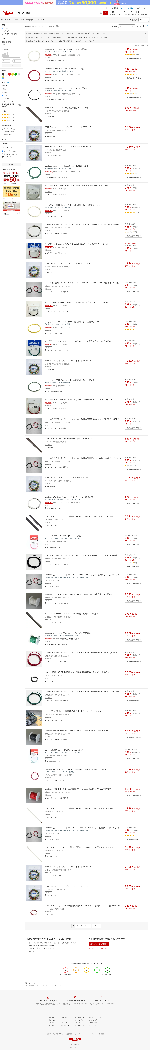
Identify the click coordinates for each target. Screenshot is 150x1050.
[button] (142, 8)
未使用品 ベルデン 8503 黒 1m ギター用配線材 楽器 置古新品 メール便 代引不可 (76, 302)
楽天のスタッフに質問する (99, 944)
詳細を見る (92, 41)
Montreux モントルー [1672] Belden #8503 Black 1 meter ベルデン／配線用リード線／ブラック (82, 575)
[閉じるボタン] (146, 33)
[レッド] (9, 74)
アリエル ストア (51, 895)
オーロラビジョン (52, 486)
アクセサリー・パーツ (56, 985)
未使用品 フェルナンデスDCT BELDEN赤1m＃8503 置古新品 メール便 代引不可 (80, 244)
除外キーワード (6, 157)
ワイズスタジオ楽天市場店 (55, 216)
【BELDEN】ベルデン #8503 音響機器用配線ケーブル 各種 (68, 439)
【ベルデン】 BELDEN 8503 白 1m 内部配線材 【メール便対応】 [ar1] (72, 205)
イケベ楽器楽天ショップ (54, 547)
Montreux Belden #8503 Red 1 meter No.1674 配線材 (65, 69)
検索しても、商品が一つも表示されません (41, 948)
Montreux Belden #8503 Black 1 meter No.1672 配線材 (66, 88)
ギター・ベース (42, 985)
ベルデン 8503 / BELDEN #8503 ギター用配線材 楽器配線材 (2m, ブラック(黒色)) (77, 672)
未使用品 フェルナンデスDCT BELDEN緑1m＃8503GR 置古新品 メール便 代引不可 (78, 341)
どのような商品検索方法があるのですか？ (41, 945)
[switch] (19, 105)
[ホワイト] (6, 74)
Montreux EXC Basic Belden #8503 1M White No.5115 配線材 (69, 497)
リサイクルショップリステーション (57, 194)
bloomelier (50, 447)
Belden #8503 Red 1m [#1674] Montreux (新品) (63, 536)
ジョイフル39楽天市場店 (54, 876)
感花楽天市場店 (51, 136)
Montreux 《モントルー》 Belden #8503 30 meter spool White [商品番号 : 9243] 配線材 (78, 594)
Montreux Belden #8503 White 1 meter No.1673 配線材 (66, 49)
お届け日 (4, 92)
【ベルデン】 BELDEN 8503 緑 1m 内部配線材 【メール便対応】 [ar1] (72, 380)
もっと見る (30, 951)
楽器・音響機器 (30, 985)
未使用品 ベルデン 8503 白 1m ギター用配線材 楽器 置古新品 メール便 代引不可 (76, 185)
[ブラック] (3, 74)
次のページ (97, 926)
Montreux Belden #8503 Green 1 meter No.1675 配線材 (66, 166)
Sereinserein (50, 117)
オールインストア (52, 525)
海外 (8, 82)
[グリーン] (15, 74)
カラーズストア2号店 (53, 681)
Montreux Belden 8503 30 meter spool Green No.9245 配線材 (69, 633)
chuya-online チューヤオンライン (57, 60)
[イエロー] (12, 74)
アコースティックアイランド (55, 720)
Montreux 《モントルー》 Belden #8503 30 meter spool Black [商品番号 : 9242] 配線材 (78, 730)
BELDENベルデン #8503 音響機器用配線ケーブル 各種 (66, 108)
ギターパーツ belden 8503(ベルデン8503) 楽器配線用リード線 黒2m (71, 614)
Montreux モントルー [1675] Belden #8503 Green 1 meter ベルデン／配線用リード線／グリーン (82, 828)
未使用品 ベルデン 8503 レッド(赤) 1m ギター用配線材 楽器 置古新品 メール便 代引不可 (79, 400)
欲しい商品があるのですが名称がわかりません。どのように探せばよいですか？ (52, 943)
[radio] (2, 28)
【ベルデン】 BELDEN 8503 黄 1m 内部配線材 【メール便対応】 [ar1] (72, 322)
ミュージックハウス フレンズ (55, 781)
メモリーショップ (52, 272)
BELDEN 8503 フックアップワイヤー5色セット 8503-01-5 (68, 127)
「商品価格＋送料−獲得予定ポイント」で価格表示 (39, 26)
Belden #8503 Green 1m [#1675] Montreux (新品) (64, 750)
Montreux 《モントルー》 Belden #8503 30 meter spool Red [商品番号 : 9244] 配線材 (78, 789)
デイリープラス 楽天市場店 (55, 623)
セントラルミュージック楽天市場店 (57, 233)
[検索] (105, 13)
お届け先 (4, 85)
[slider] (2, 57)
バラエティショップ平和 (54, 155)
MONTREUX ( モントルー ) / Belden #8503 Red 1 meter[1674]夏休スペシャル (75, 769)
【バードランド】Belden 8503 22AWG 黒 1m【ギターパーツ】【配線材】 (74, 711)
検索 (12, 65)
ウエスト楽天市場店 (53, 586)
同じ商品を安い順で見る (133, 58)
